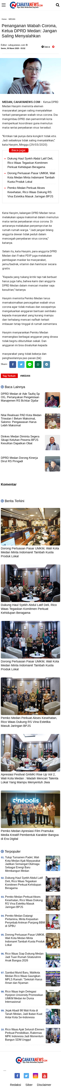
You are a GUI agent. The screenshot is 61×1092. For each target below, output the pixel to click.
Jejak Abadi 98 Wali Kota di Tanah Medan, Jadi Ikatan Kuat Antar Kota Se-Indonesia (23, 1014)
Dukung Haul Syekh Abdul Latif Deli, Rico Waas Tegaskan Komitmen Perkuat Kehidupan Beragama (30, 163)
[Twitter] (21, 364)
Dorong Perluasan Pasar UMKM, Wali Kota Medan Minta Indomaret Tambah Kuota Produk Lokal (31, 177)
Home (4, 19)
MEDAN (12, 19)
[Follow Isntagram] (35, 1076)
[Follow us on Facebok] (17, 1076)
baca (47, 46)
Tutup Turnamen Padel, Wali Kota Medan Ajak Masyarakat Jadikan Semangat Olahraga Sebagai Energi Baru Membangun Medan (22, 864)
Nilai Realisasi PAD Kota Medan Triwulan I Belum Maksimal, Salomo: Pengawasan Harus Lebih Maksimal (21, 420)
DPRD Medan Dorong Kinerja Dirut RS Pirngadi (19, 459)
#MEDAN (25, 375)
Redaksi (15, 1085)
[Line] (29, 364)
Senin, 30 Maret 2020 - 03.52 (13, 48)
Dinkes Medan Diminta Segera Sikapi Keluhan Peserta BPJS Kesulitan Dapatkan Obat (20, 440)
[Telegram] (46, 364)
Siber (29, 1085)
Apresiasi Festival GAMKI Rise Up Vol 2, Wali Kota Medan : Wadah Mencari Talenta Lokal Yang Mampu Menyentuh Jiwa (29, 778)
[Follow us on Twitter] (26, 1076)
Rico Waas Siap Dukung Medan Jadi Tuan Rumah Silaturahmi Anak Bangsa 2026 (24, 957)
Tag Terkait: (9, 375)
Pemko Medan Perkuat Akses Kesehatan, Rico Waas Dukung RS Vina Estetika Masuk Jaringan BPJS (30, 192)
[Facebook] (12, 364)
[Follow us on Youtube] (45, 1076)
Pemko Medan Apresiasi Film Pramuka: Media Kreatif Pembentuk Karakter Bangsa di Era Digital (30, 835)
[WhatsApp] (38, 364)
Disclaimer (44, 1085)
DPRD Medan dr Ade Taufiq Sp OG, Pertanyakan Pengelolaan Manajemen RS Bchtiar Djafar (20, 397)
